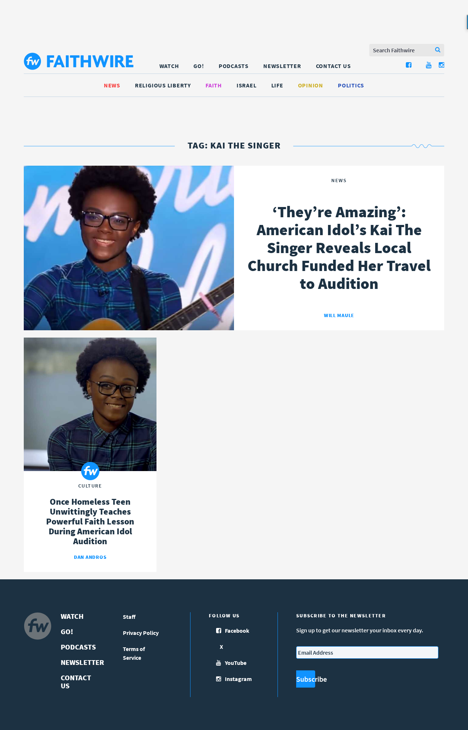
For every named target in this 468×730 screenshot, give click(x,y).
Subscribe (305, 679)
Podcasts (234, 65)
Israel (247, 85)
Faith (213, 85)
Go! (198, 65)
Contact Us (333, 65)
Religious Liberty (163, 85)
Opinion (310, 85)
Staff (129, 616)
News (112, 85)
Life (277, 85)
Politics (351, 85)
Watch (169, 65)
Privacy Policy (141, 632)
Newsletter (282, 65)
